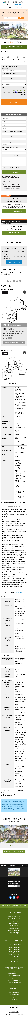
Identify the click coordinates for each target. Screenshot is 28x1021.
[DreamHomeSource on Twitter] (14, 897)
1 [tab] (8, 41)
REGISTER (17, 7)
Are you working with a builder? (10, 142)
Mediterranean (14, 925)
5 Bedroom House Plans (14, 949)
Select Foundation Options (9, 73)
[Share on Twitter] (16, 281)
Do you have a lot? (7, 137)
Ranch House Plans (14, 928)
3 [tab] (13, 41)
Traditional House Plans (14, 930)
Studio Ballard (14, 979)
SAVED (13, 7)
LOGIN (23, 7)
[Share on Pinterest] (19, 281)
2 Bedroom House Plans (14, 944)
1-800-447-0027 (14, 5)
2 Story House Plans (14, 961)
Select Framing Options (8, 79)
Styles (9, 905)
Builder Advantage (14, 994)
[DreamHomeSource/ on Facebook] (10, 897)
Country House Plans (14, 918)
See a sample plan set (14, 506)
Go (18, 886)
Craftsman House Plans (14, 920)
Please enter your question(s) (10, 156)
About (11, 907)
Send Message (14, 172)
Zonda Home (14, 999)
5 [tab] (17, 41)
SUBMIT (21, 18)
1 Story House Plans (14, 960)
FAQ (25, 905)
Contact (16, 907)
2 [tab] (10, 41)
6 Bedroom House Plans (14, 951)
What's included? (5, 68)
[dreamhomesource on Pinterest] (18, 897)
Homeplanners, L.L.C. (14, 973)
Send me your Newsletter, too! (12, 167)
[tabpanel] (14, 31)
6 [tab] (19, 41)
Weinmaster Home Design (14, 982)
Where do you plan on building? (11, 147)
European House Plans (14, 922)
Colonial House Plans (14, 916)
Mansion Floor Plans (14, 956)
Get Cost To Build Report (14, 211)
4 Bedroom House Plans (14, 947)
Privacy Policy (20, 188)
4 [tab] (15, 41)
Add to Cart (14, 102)
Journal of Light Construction (14, 998)
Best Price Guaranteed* (19, 90)
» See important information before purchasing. (14, 589)
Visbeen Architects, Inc (14, 980)
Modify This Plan (14, 262)
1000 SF (14, 958)
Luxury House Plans (14, 954)
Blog (21, 905)
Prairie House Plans (14, 927)
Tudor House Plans (14, 932)
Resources (15, 905)
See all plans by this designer (14, 851)
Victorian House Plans (14, 934)
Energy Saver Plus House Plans (14, 953)
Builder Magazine (14, 996)
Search (4, 905)
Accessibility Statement (14, 1016)
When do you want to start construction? (13, 131)
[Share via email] (8, 281)
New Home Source (14, 992)
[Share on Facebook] (14, 281)
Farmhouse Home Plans (14, 923)
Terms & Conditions (14, 13)
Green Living (14, 972)
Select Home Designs (14, 975)
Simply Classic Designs (14, 977)
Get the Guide (14, 233)
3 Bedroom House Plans (14, 946)
